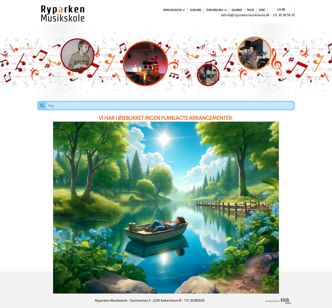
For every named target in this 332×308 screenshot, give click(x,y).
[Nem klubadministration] (278, 303)
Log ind (281, 9)
